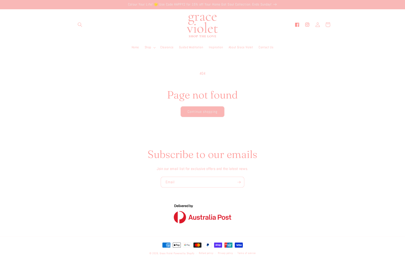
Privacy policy (225, 253)
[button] (80, 25)
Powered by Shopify (184, 253)
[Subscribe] (239, 182)
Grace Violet (166, 253)
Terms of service (247, 253)
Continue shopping (202, 111)
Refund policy (206, 253)
